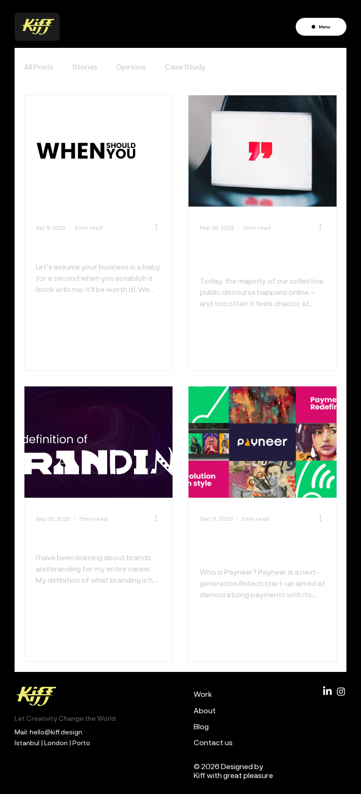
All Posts (39, 66)
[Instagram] (341, 691)
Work (203, 693)
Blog (201, 726)
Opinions (131, 66)
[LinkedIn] (327, 691)
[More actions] (159, 227)
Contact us (213, 742)
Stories (84, 66)
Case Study (185, 66)
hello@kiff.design (56, 732)
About (205, 710)
